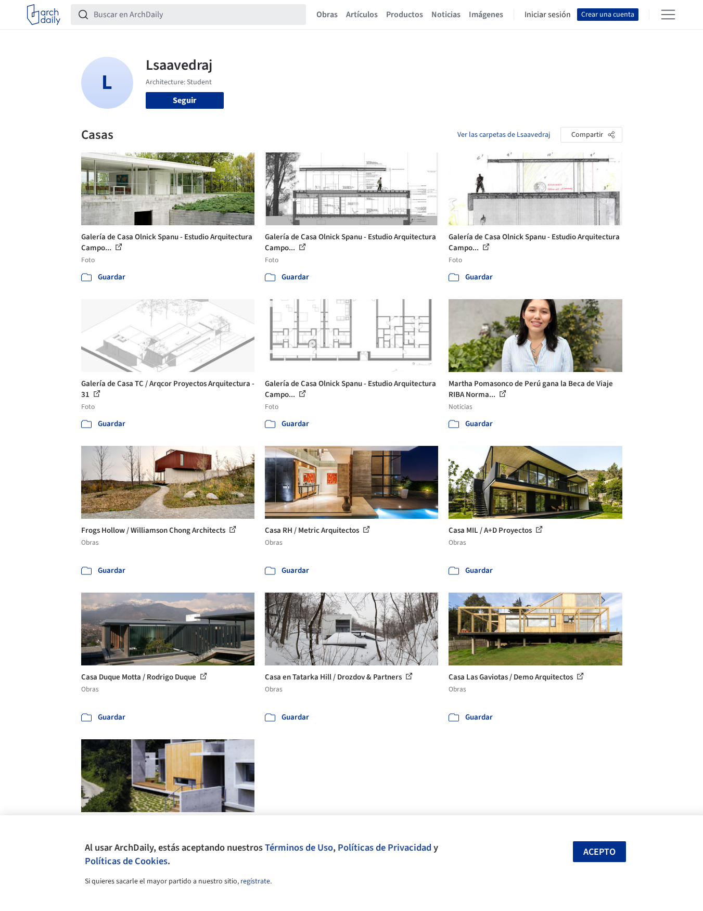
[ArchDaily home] (43, 14)
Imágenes (486, 14)
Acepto (599, 851)
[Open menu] (668, 14)
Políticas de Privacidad (384, 847)
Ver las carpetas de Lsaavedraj (503, 134)
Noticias (446, 14)
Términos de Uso (299, 847)
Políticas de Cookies (126, 861)
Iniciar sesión (548, 14)
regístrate (255, 881)
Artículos (362, 14)
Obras (327, 14)
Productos (404, 14)
